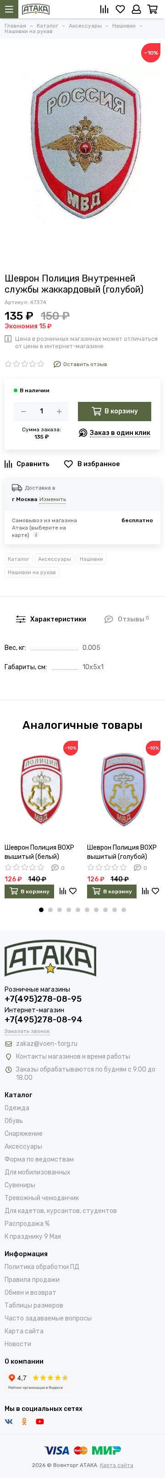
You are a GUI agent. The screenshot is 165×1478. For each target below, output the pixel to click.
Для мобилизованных (38, 1172)
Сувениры (20, 1185)
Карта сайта (24, 1331)
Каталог (18, 559)
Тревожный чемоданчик (42, 1198)
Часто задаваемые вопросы (48, 1318)
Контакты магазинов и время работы (73, 1057)
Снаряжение (24, 1134)
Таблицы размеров (34, 1305)
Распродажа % (27, 1224)
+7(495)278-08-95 (43, 999)
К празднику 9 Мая (33, 1237)
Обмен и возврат (30, 1293)
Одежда (17, 1108)
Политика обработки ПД (42, 1267)
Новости (18, 1344)
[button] (41, 910)
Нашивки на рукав (32, 572)
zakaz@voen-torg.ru (46, 1044)
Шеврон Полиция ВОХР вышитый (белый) (39, 852)
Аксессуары (54, 559)
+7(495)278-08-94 (43, 1020)
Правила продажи (32, 1280)
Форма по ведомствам (39, 1159)
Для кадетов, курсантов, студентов (61, 1211)
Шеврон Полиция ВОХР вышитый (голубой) (122, 852)
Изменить (52, 499)
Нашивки (91, 559)
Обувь (14, 1121)
